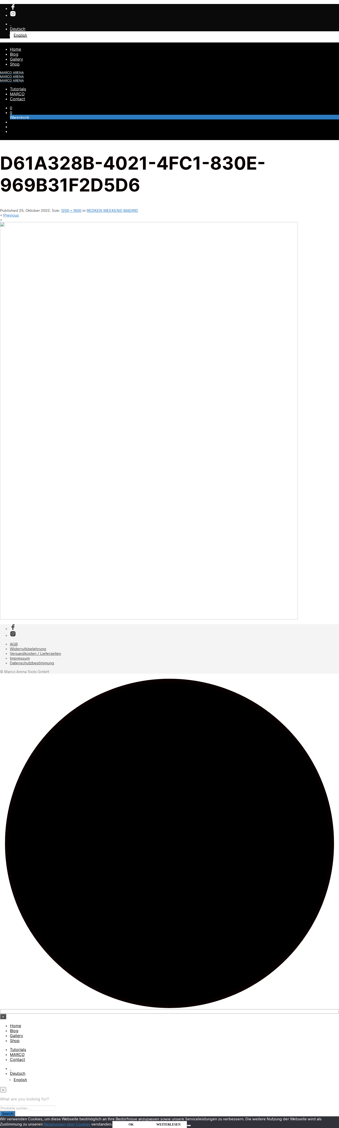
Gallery (16, 59)
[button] (11, 107)
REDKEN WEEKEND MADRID (112, 210)
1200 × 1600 (71, 210)
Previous (11, 215)
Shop (15, 64)
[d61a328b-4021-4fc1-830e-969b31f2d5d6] (149, 617)
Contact (17, 98)
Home (15, 49)
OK (131, 1124)
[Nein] (189, 1125)
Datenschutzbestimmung (32, 662)
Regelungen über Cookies (67, 1124)
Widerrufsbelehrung (28, 648)
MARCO (17, 93)
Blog (14, 54)
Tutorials (18, 88)
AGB (14, 643)
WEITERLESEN (168, 1124)
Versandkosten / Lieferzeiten (35, 653)
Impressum (20, 658)
